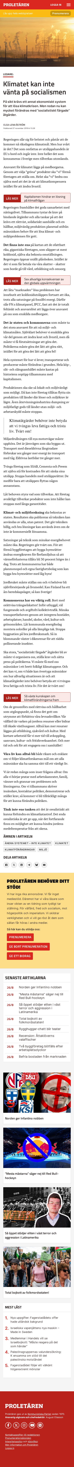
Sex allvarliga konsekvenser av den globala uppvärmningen (44, 281)
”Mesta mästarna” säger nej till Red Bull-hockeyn (41, 996)
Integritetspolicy (14, 1441)
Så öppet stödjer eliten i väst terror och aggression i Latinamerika (39, 1008)
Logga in (55, 5)
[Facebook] (6, 865)
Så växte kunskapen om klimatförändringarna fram (41, 698)
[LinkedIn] (21, 865)
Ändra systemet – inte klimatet (28, 843)
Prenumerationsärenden (18, 1438)
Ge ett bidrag (20, 956)
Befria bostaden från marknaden (42, 1056)
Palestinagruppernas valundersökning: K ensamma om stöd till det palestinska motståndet (35, 1355)
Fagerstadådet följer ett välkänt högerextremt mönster (31, 1367)
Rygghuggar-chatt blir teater (40, 1029)
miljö (43, 849)
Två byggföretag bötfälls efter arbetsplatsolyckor (41, 1048)
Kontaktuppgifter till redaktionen (22, 1434)
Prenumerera (60, 13)
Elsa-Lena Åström (14, 124)
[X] (14, 865)
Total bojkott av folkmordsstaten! (31, 1020)
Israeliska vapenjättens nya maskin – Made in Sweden (34, 1330)
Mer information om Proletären (21, 1444)
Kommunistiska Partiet (39, 1414)
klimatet (61, 843)
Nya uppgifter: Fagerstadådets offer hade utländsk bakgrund (34, 1319)
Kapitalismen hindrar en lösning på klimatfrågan (44, 198)
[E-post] (44, 865)
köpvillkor (33, 1441)
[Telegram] (29, 865)
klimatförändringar (20, 849)
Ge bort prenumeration (28, 946)
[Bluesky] (37, 865)
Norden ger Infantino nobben (40, 987)
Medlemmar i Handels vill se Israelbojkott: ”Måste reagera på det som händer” (34, 1342)
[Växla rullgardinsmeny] (69, 4)
